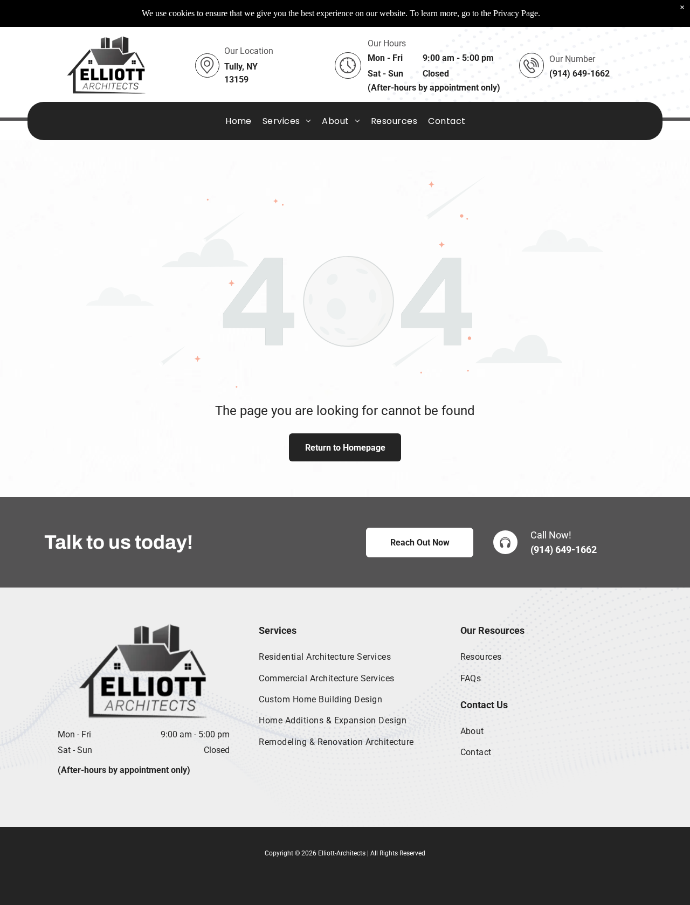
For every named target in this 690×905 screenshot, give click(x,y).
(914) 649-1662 (563, 549)
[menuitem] (238, 121)
